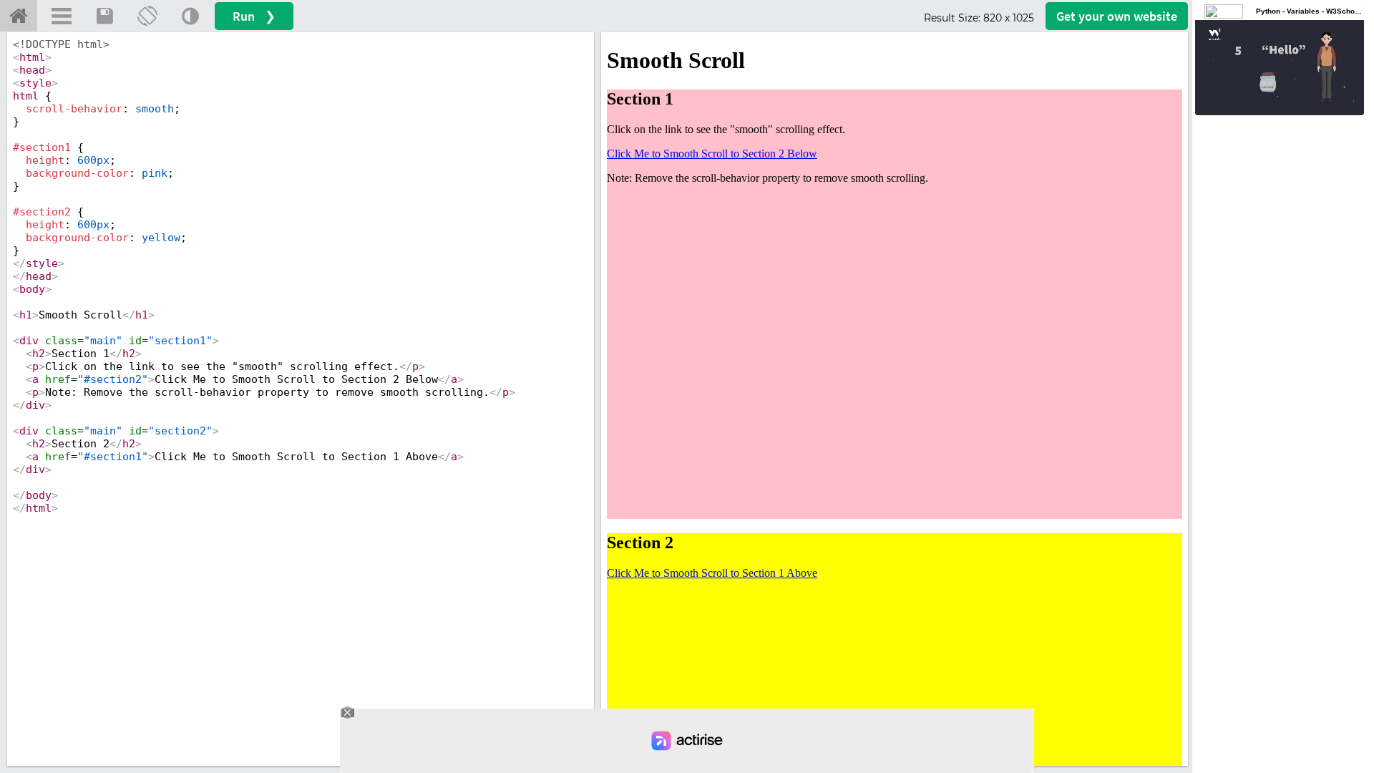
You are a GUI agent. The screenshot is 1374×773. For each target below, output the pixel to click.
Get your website (1116, 16)
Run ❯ (254, 16)
